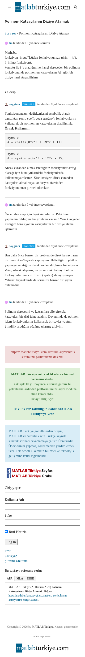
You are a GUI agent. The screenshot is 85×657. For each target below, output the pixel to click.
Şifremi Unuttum (16, 561)
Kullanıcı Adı (14, 499)
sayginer (14, 104)
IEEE (30, 578)
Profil (9, 551)
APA (10, 578)
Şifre (8, 515)
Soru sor (10, 33)
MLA (20, 578)
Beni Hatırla (17, 532)
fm (11, 43)
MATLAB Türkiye (42, 626)
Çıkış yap (11, 556)
